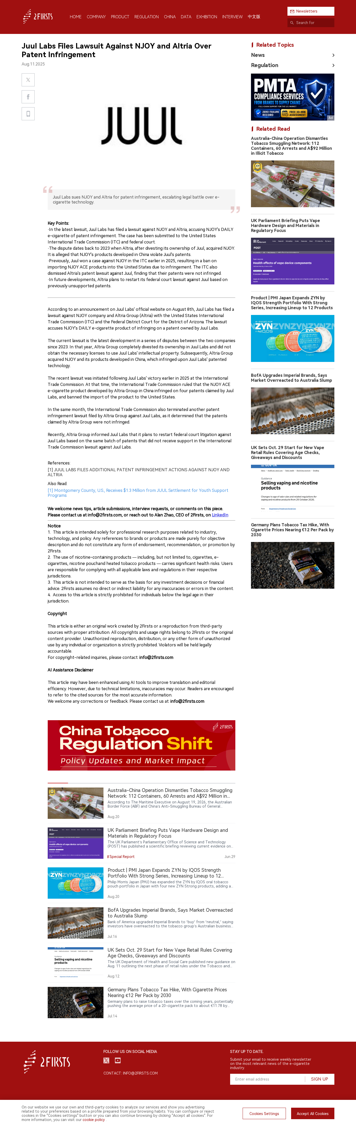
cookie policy (94, 1120)
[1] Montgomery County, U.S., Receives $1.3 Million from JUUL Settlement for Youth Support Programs (138, 493)
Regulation (264, 65)
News (258, 55)
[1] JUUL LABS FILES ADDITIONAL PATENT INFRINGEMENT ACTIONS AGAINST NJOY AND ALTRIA (139, 472)
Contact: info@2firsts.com (130, 1073)
